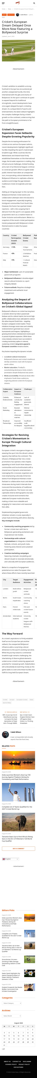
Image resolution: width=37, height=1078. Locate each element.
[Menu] (3, 3)
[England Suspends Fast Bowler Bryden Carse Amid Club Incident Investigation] (29, 987)
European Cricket (22, 700)
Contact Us (17, 1061)
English (8, 859)
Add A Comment (18, 849)
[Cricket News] (18, 3)
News (4, 14)
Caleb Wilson (23, 15)
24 (4, 1042)
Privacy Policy (24, 1064)
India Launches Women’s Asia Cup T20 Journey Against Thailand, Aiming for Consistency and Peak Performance (16, 777)
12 (14, 1036)
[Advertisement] (18, 885)
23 (32, 1039)
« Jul (3, 1049)
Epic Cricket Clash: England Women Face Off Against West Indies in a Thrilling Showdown (27, 719)
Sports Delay (7, 703)
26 (14, 1042)
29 (28, 1042)
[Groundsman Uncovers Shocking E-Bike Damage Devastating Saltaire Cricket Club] (29, 959)
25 (9, 1042)
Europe (12, 700)
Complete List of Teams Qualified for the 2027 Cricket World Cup (17, 808)
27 (18, 1042)
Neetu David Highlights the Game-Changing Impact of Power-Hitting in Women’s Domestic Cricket (11, 976)
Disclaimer (27, 1061)
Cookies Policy (11, 1064)
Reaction (11, 14)
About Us (7, 1061)
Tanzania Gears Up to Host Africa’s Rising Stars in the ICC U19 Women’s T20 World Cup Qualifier (17, 839)
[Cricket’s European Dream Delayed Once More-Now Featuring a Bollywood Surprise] (18, 50)
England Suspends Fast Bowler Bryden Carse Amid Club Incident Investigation (12, 989)
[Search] (34, 3)
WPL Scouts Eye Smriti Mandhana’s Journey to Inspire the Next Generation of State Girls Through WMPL (10, 719)
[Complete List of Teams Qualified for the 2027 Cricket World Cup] (18, 792)
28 (23, 1042)
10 (4, 1036)
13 (18, 1036)
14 (23, 1036)
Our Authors (18, 1067)
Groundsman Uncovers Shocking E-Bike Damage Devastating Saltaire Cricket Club (11, 962)
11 (9, 1036)
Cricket (5, 700)
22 (28, 1039)
